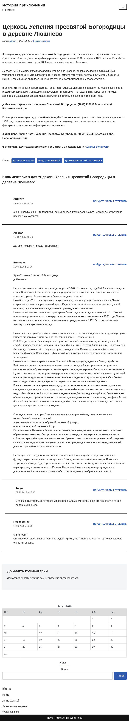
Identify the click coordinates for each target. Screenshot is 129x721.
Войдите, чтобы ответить (110, 201)
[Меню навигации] (123, 7)
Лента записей (11, 700)
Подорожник (21, 521)
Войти (5, 695)
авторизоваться (69, 578)
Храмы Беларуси (97, 146)
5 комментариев (41, 41)
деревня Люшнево (23, 161)
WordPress (76, 717)
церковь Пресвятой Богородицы (83, 161)
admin (12, 41)
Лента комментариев (14, 706)
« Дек (63, 662)
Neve (50, 717)
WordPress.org (10, 711)
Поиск (64, 669)
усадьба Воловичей (49, 161)
